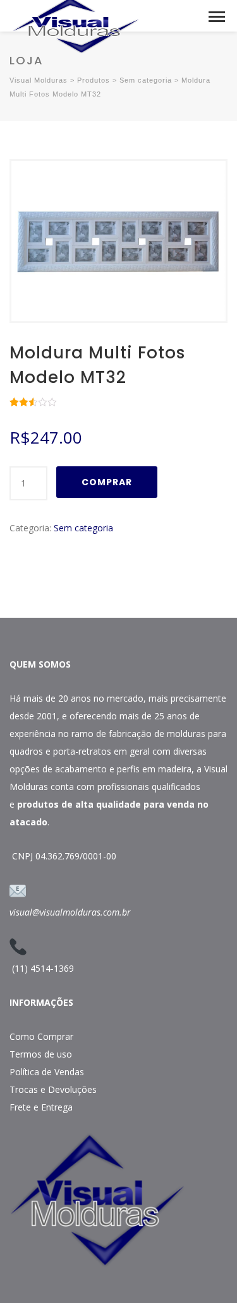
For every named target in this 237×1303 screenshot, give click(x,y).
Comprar (107, 482)
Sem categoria (83, 528)
